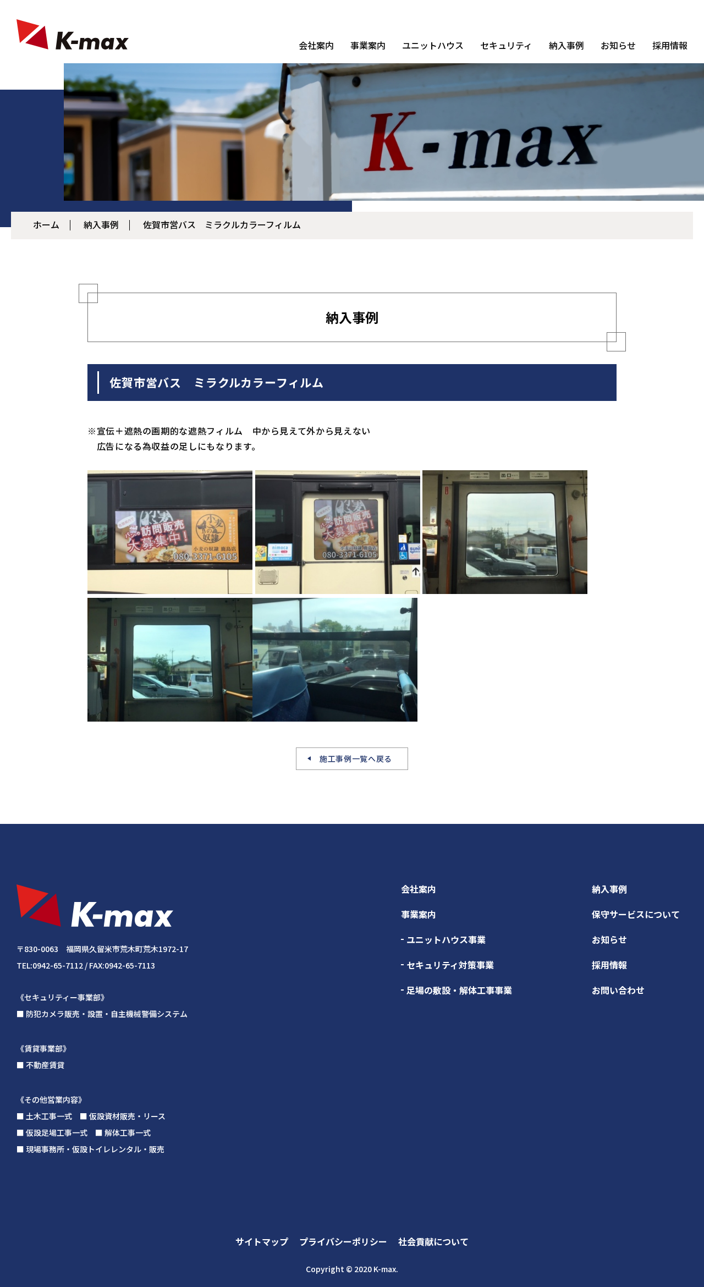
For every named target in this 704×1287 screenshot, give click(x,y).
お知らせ (618, 45)
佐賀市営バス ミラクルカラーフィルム (222, 224)
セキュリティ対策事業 (450, 964)
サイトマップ (261, 1241)
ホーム (46, 224)
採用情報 (670, 45)
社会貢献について (433, 1241)
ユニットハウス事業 (446, 939)
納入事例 (566, 45)
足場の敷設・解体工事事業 (459, 990)
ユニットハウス (433, 45)
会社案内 (316, 45)
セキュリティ (506, 45)
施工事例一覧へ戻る (356, 758)
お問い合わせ (618, 990)
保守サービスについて (636, 914)
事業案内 (368, 45)
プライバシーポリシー (343, 1241)
